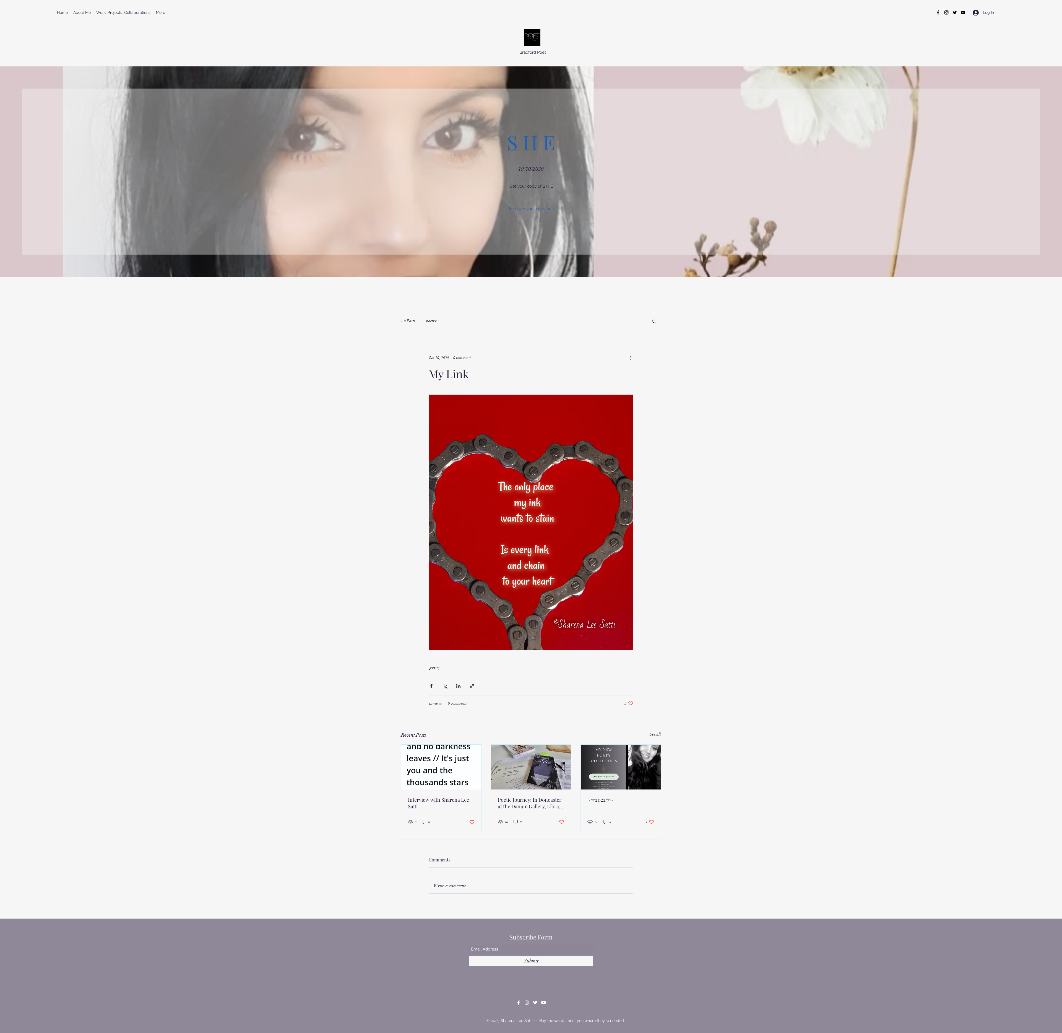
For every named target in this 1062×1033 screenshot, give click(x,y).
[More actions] (630, 357)
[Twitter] (954, 12)
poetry (431, 321)
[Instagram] (946, 12)
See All (655, 734)
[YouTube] (963, 12)
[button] (654, 321)
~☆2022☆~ (600, 799)
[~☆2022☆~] (621, 767)
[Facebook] (938, 12)
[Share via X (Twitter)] (444, 686)
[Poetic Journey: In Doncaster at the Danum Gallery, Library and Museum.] (531, 767)
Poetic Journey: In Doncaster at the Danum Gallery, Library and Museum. (531, 803)
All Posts (408, 321)
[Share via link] (472, 686)
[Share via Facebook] (431, 686)
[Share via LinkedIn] (458, 686)
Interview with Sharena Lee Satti (438, 803)
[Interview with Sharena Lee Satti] (441, 767)
